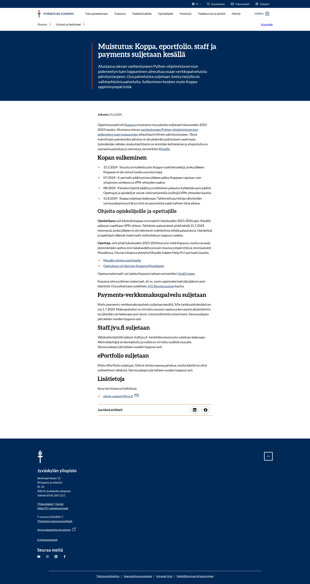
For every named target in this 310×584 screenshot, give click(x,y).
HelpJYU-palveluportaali (52, 508)
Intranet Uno (164, 576)
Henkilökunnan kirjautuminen (195, 576)
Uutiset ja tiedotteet (68, 24)
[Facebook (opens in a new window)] (205, 410)
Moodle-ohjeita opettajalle (122, 260)
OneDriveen (186, 274)
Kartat (59, 504)
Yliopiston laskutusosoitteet (54, 521)
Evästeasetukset (47, 539)
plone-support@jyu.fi (118, 396)
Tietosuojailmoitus (107, 576)
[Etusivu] (55, 14)
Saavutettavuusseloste (138, 576)
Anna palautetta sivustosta (54, 529)
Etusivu (42, 24)
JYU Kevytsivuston (160, 286)
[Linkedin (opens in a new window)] (195, 410)
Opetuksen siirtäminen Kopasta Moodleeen (133, 266)
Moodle (164, 149)
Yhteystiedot (45, 504)
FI (197, 5)
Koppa (129, 125)
